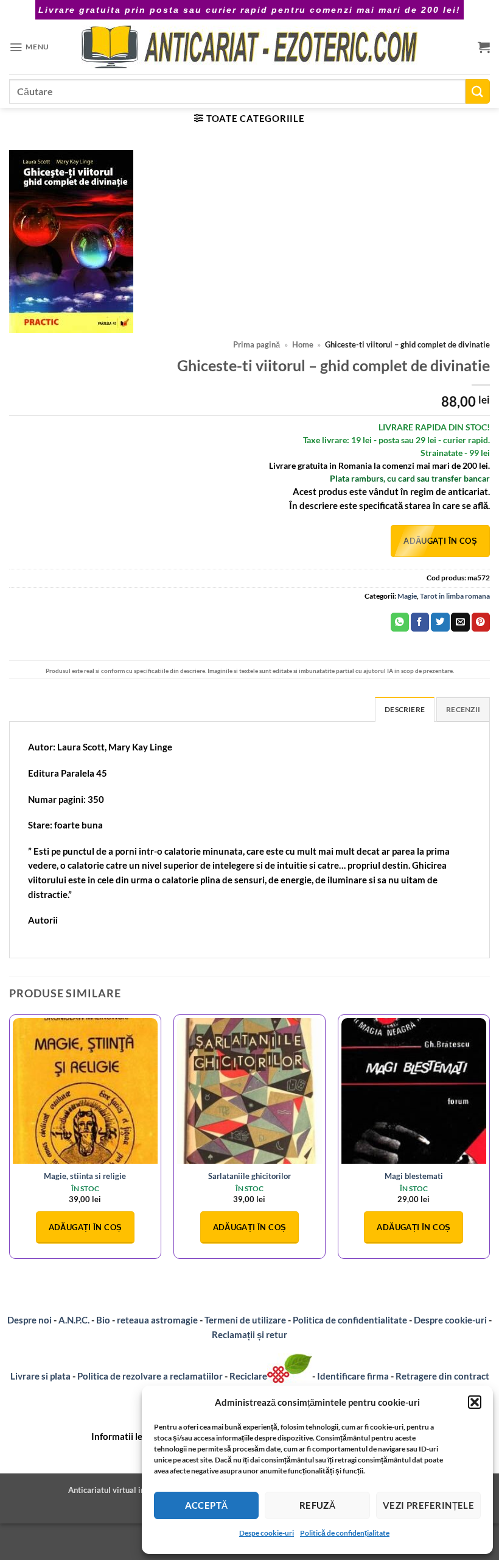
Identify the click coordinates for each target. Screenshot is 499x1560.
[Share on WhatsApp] (400, 622)
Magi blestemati (414, 1176)
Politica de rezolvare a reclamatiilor (150, 1375)
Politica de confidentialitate (350, 1319)
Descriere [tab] (405, 709)
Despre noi (29, 1319)
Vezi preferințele (429, 1505)
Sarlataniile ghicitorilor (249, 1176)
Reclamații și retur (249, 1334)
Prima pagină (256, 344)
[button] (475, 1402)
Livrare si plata (40, 1375)
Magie (407, 595)
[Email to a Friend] (460, 622)
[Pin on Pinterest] (481, 622)
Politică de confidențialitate (344, 1532)
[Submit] (478, 91)
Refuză (317, 1505)
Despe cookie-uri (266, 1532)
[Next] (489, 1141)
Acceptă (206, 1505)
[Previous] (10, 1141)
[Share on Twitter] (440, 622)
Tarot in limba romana (455, 595)
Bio (103, 1319)
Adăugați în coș (440, 541)
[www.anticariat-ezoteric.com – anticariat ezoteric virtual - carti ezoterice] (249, 47)
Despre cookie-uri (451, 1319)
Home (302, 344)
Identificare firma (353, 1375)
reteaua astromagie (157, 1319)
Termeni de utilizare (245, 1319)
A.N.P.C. (73, 1319)
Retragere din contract (442, 1375)
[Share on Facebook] (420, 622)
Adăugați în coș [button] (85, 1227)
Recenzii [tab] (463, 709)
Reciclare (248, 1375)
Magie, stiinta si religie (85, 1176)
